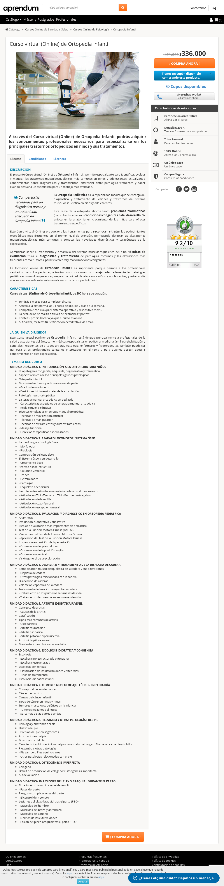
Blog (213, 8)
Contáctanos (197, 8)
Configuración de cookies (168, 865)
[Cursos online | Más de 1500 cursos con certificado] (21, 8)
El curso (15, 159)
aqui (69, 873)
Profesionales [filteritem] (66, 19)
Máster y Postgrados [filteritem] (38, 19)
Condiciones (37, 159)
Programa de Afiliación (93, 865)
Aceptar (83, 881)
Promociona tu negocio (94, 861)
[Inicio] (6, 29)
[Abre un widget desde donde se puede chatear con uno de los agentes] (174, 878)
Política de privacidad (165, 857)
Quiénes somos (15, 857)
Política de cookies (164, 861)
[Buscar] (123, 7)
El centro (59, 159)
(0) (220, 20)
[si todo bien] (184, 241)
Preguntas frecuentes (93, 857)
